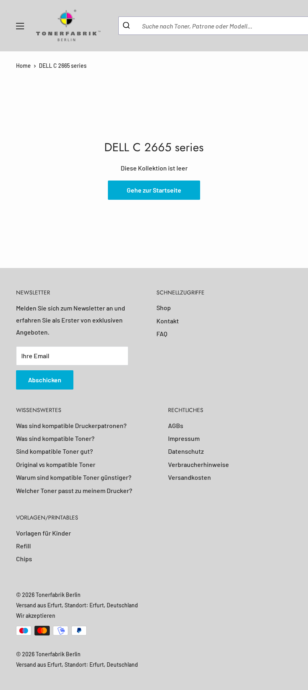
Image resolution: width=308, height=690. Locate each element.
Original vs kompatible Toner (55, 464)
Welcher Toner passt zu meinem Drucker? (74, 490)
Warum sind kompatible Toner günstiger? (74, 477)
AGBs (175, 425)
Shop (163, 307)
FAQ (161, 333)
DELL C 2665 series (63, 65)
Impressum (184, 438)
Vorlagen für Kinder (43, 533)
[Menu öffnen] (20, 26)
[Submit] (127, 25)
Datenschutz (186, 451)
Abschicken (44, 380)
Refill (23, 546)
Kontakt (167, 321)
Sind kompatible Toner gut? (54, 451)
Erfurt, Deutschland (113, 605)
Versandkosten (189, 477)
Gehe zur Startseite (154, 190)
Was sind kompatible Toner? (55, 438)
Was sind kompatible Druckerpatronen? (71, 425)
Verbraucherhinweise (198, 464)
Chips (24, 558)
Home (23, 65)
